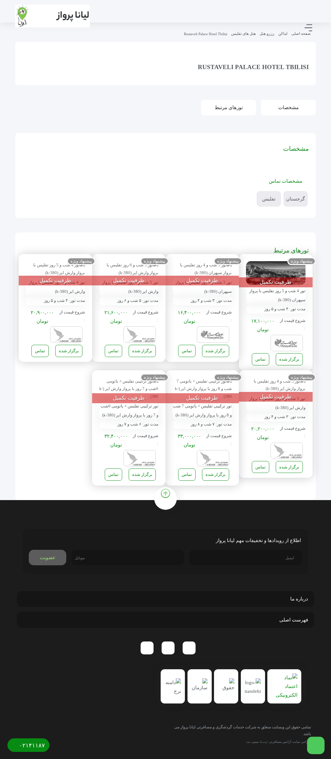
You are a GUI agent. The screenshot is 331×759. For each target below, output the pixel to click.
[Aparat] (147, 647)
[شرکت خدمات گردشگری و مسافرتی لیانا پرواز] (52, 16)
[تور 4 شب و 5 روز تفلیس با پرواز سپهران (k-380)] (275, 272)
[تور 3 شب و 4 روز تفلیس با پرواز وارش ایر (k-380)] (275, 384)
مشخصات (288, 107)
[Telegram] (189, 647)
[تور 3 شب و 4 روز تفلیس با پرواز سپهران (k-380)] (202, 268)
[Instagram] (168, 647)
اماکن (282, 33)
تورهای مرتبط (229, 107)
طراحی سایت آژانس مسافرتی (290, 742)
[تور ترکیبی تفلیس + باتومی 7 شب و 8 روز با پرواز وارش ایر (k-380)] (202, 388)
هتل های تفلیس (243, 33)
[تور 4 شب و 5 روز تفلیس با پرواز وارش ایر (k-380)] (55, 268)
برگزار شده (289, 359)
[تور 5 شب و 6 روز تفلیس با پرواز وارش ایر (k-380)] (128, 268)
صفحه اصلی (301, 33)
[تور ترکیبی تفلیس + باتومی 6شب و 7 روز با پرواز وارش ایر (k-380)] (128, 388)
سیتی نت (252, 742)
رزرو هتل (267, 33)
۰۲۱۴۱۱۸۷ (31, 745)
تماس (260, 359)
